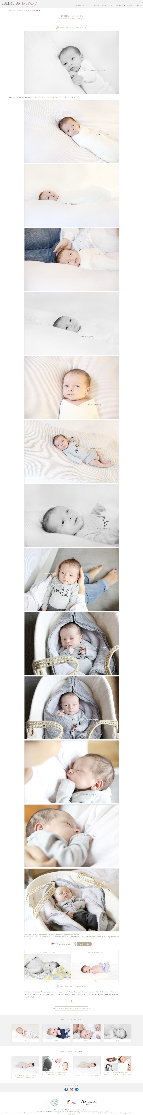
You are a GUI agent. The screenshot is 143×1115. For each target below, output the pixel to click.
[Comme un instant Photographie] (19, 7)
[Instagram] (71, 1089)
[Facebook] (66, 1089)
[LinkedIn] (77, 1089)
